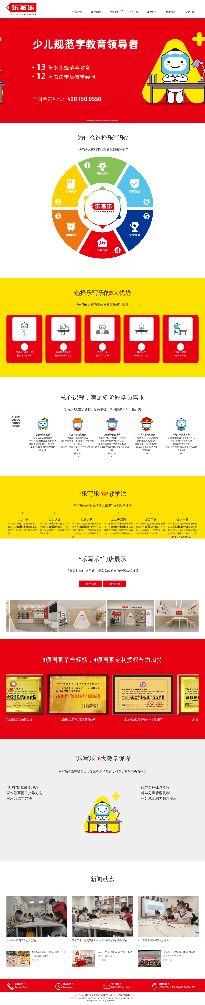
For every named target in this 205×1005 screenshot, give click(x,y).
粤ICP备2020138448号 (94, 1001)
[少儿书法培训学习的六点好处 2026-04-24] (36, 916)
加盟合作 (152, 12)
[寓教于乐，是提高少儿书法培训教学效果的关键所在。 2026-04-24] (102, 916)
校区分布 (133, 12)
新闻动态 (170, 12)
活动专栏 (114, 12)
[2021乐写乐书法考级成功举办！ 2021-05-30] (168, 916)
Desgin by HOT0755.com (110, 1001)
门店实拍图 (115, 584)
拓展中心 (189, 12)
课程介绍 (96, 12)
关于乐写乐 (77, 12)
